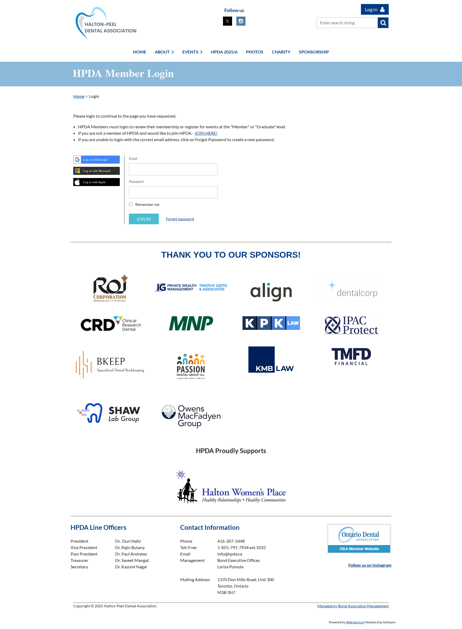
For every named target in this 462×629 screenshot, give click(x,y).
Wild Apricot (355, 622)
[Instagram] (240, 21)
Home (78, 96)
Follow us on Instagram (369, 565)
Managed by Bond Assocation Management (353, 606)
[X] (227, 21)
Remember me (147, 204)
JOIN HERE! (206, 133)
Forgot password (180, 219)
